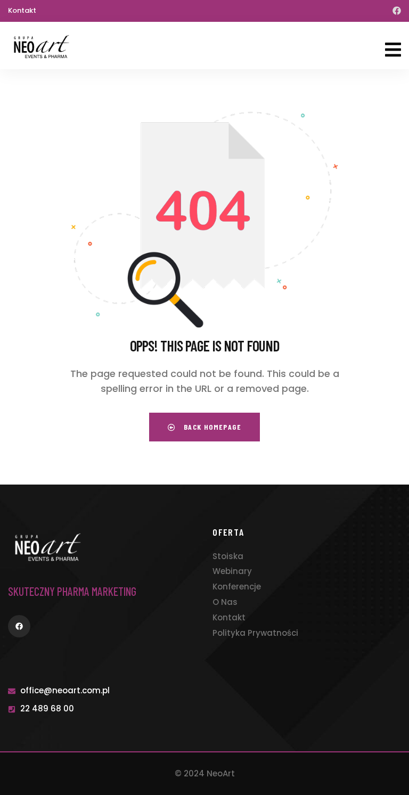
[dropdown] (393, 42)
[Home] (41, 46)
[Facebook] (396, 10)
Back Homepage (211, 426)
